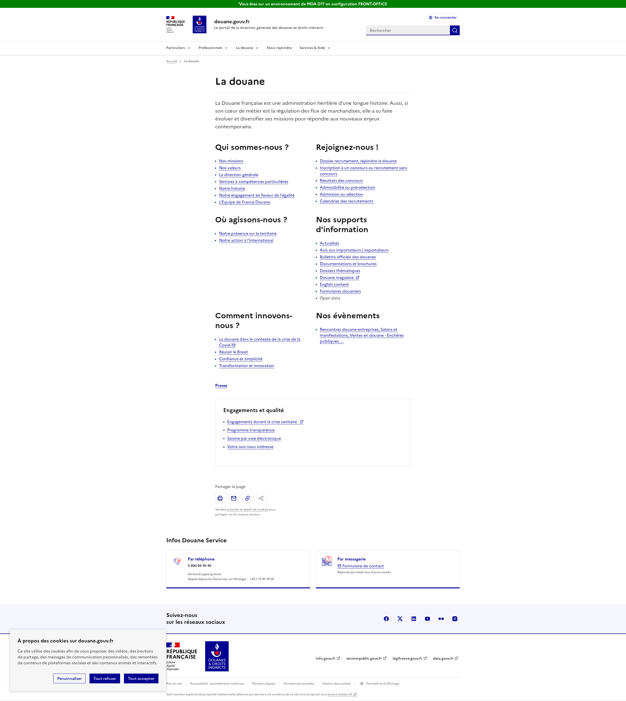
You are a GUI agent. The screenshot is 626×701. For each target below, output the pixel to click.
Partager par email (234, 498)
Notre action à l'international (246, 240)
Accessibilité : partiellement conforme (217, 683)
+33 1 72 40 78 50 (262, 579)
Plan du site (174, 683)
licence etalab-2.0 (339, 694)
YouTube (427, 619)
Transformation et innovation (246, 365)
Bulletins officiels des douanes (348, 257)
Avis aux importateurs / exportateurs (354, 250)
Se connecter (446, 17)
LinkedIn (414, 619)
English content (334, 284)
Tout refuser (104, 678)
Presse (221, 385)
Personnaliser (69, 678)
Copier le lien (247, 498)
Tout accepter (141, 678)
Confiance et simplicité (240, 359)
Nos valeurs (230, 168)
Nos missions (231, 161)
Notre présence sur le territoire (248, 233)
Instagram (455, 619)
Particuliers (175, 47)
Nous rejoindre (279, 47)
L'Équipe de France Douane (244, 202)
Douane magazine (337, 277)
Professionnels (210, 47)
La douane (244, 47)
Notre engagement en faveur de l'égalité (256, 195)
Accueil (171, 61)
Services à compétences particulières (253, 181)
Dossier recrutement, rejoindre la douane (358, 161)
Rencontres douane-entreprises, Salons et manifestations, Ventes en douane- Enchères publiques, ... (362, 335)
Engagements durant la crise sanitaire (262, 422)
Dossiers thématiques (340, 270)
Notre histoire (232, 188)
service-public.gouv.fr (364, 658)
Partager (261, 498)
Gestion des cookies (336, 683)
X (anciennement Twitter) (400, 619)
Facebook (386, 619)
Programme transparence (251, 430)
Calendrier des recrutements (346, 201)
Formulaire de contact (362, 566)
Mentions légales (263, 683)
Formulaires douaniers (340, 291)
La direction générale (238, 175)
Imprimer (220, 498)
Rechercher (455, 30)
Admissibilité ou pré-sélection (347, 187)
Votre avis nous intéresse (250, 447)
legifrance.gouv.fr (407, 658)
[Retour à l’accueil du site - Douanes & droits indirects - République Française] (217, 656)
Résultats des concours (341, 180)
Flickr (441, 619)
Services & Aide (312, 47)
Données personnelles (298, 683)
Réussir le (233, 352)
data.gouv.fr (443, 658)
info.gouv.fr (325, 658)
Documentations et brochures (348, 264)
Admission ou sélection (341, 194)
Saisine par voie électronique (254, 438)
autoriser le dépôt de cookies (247, 509)
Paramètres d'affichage (382, 683)
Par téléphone (201, 559)
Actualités (329, 243)
